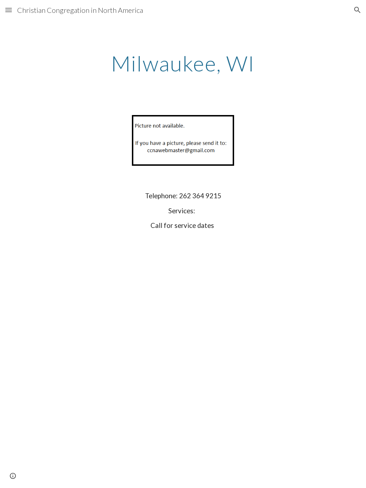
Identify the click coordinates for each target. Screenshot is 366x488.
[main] (182, 63)
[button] (8, 10)
